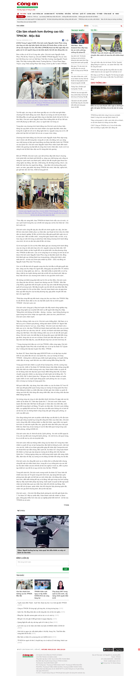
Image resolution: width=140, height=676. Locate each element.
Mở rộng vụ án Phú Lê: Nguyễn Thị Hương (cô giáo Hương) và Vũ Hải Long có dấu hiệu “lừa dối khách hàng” (107, 77)
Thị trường (60, 13)
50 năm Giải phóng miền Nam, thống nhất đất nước (62, 19)
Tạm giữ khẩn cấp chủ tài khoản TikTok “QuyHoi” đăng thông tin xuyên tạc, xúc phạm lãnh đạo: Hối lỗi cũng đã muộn (106, 64)
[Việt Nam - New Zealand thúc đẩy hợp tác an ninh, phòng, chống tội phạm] (80, 38)
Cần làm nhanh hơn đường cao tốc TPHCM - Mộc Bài (24, 594)
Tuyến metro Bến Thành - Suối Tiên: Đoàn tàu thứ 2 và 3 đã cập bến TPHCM (42, 603)
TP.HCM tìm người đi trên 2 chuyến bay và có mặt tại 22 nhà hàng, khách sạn (42, 640)
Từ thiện (99, 13)
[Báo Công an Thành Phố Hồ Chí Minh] (18, 13)
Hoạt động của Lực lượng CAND (26, 22)
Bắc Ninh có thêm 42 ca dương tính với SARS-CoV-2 (35, 637)
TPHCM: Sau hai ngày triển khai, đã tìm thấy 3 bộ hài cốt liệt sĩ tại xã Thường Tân (79, 95)
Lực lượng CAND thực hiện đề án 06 (49, 16)
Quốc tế (82, 13)
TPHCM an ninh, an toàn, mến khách (89, 19)
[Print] (67, 40)
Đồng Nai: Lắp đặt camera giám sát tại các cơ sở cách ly (36, 615)
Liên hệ (37, 649)
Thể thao (75, 13)
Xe (113, 13)
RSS (87, 25)
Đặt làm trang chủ (25, 649)
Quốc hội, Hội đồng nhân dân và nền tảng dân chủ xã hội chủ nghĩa (39, 612)
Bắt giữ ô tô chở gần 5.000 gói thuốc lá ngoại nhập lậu (35, 619)
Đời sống (68, 13)
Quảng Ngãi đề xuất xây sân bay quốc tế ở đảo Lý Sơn (35, 622)
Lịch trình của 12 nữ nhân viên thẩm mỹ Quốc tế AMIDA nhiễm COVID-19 (41, 626)
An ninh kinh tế (49, 13)
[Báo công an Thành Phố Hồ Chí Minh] (27, 5)
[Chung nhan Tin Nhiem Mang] (110, 663)
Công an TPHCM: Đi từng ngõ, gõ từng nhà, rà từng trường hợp (38, 608)
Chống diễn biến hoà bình (69, 16)
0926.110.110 (52, 649)
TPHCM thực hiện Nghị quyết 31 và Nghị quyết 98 (31, 19)
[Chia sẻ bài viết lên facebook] (63, 40)
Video (117, 13)
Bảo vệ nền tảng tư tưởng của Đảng (111, 19)
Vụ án (29, 13)
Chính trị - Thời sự (32, 16)
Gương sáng (91, 13)
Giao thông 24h (37, 13)
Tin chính (23, 13)
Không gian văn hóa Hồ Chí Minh (88, 16)
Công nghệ (107, 13)
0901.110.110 (61, 649)
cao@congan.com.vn (114, 661)
